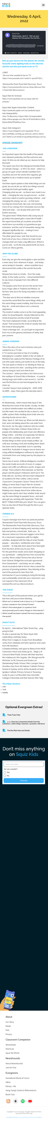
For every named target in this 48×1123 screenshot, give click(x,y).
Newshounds (13, 1058)
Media (8, 1026)
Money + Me (11, 1086)
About (9, 1016)
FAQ (7, 1030)
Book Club (10, 1094)
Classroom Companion (18, 1039)
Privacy (9, 1034)
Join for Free (11, 1068)
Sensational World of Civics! (17, 1078)
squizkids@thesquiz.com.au (14, 1117)
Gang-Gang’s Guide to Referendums (21, 1090)
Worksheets (11, 1045)
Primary (26, 1117)
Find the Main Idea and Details (18, 730)
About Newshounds (14, 1063)
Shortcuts (10, 1049)
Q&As (8, 1082)
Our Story (10, 1022)
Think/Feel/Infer (13, 715)
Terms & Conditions (36, 1117)
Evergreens (12, 1073)
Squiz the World (12, 1053)
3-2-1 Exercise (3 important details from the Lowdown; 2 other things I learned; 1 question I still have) (23, 723)
